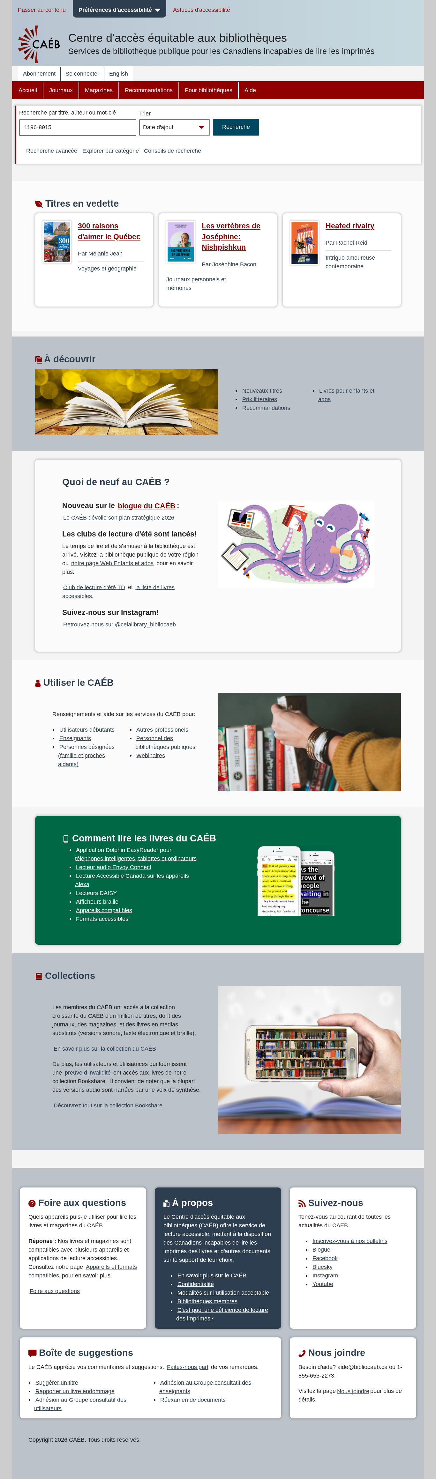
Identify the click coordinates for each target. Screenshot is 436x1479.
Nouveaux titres (262, 390)
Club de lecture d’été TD (94, 587)
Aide (250, 90)
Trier (145, 113)
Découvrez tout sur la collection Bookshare (108, 1105)
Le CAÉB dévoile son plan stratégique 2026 (118, 517)
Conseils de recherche (172, 150)
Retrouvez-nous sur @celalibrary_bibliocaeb (119, 624)
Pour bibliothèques (208, 90)
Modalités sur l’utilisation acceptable (223, 1293)
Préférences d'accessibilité (115, 10)
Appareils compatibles (104, 910)
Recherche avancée (51, 150)
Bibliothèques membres (207, 1301)
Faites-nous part (187, 1367)
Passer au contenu (42, 10)
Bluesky (322, 1267)
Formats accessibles (102, 918)
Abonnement (39, 73)
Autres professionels (162, 729)
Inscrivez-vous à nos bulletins (349, 1241)
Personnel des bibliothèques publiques (165, 742)
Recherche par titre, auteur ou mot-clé (67, 112)
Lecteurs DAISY (96, 893)
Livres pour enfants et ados (346, 394)
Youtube (322, 1284)
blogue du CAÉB (147, 506)
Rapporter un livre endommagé (75, 1391)
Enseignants (75, 738)
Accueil (28, 90)
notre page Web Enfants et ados (112, 563)
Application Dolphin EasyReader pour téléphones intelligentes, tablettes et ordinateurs (136, 854)
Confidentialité (195, 1284)
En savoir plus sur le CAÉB (211, 1275)
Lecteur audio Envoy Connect (113, 867)
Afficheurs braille (97, 901)
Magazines (99, 90)
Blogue (321, 1249)
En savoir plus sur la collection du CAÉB (105, 1048)
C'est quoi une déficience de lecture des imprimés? (222, 1314)
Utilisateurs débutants (87, 729)
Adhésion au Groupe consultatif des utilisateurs (80, 1403)
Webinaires (150, 755)
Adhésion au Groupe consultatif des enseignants (205, 1386)
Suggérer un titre (56, 1382)
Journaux (61, 90)
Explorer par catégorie (110, 150)
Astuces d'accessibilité (201, 10)
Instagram (325, 1275)
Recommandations (149, 90)
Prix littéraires (259, 399)
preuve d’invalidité (88, 1072)
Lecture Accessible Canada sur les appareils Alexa (132, 879)
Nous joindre (353, 1391)
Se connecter (82, 73)
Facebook (325, 1258)
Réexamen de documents (193, 1399)
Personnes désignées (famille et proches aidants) (86, 755)
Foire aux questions (55, 1291)
